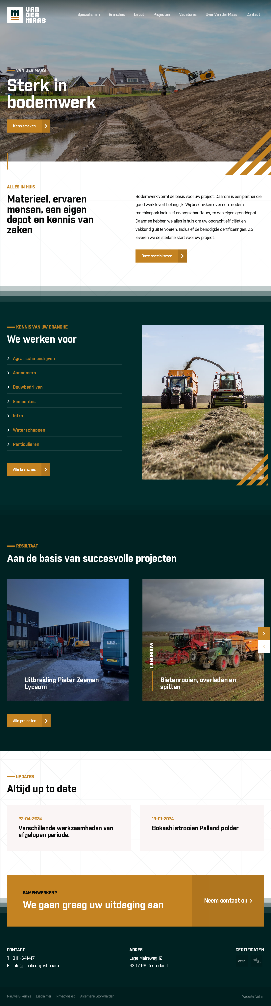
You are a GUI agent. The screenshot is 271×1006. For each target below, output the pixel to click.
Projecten (161, 15)
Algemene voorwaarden (97, 996)
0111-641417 (23, 958)
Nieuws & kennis (19, 996)
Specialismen (89, 15)
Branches (117, 15)
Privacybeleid (65, 996)
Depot (139, 15)
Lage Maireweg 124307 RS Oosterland (148, 962)
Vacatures (188, 15)
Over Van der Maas (221, 15)
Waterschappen (29, 430)
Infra (18, 416)
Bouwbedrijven (28, 387)
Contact (253, 15)
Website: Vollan (253, 996)
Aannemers (24, 373)
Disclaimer (43, 996)
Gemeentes (24, 402)
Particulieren (26, 444)
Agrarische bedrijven (34, 359)
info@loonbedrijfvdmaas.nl (36, 966)
